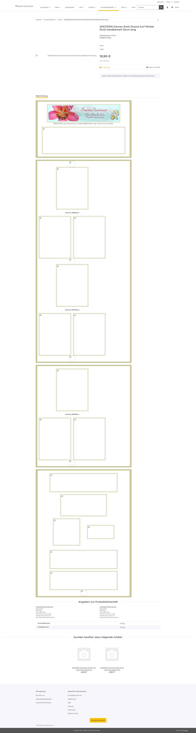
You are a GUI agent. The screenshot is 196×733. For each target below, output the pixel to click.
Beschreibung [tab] (42, 96)
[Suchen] (161, 7)
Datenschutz (72, 699)
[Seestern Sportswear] (24, 6)
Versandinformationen (43, 703)
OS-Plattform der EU (75, 695)
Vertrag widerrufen (98, 720)
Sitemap (70, 706)
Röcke (109, 38)
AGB (69, 703)
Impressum (72, 710)
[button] (167, 7)
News (168, 2)
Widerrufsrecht (73, 713)
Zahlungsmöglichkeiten (44, 699)
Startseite (160, 2)
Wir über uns (40, 695)
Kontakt (176, 2)
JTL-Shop (185, 730)
